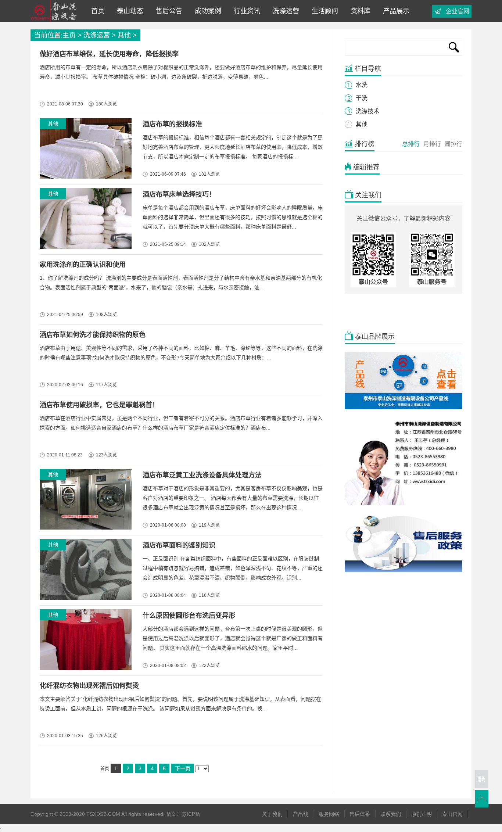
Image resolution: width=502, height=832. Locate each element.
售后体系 (359, 814)
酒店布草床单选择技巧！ (179, 194)
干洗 (361, 98)
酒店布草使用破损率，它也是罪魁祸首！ (99, 405)
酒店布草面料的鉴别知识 (179, 545)
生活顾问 (323, 11)
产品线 (300, 814)
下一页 (182, 768)
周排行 (453, 144)
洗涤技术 (367, 111)
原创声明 (421, 814)
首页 (97, 11)
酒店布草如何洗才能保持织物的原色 (93, 334)
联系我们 (390, 814)
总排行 (411, 144)
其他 (124, 35)
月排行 (432, 144)
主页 (69, 35)
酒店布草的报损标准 (172, 124)
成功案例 (206, 11)
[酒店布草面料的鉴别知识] (84, 571)
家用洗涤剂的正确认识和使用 (83, 264)
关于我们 (272, 814)
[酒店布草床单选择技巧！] (84, 220)
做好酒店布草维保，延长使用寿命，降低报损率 (109, 54)
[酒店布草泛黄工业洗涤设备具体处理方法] (84, 501)
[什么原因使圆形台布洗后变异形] (84, 641)
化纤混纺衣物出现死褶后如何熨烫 (89, 685)
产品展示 (394, 11)
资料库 (358, 11)
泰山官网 (452, 814)
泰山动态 (128, 11)
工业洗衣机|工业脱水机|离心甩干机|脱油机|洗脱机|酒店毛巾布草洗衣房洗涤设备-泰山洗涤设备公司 (56, 11)
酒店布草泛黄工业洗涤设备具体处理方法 (202, 475)
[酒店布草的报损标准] (84, 150)
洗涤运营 (284, 11)
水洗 (361, 85)
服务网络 (329, 814)
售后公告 (167, 11)
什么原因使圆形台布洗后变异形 (189, 615)
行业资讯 (245, 11)
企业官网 (457, 11)
